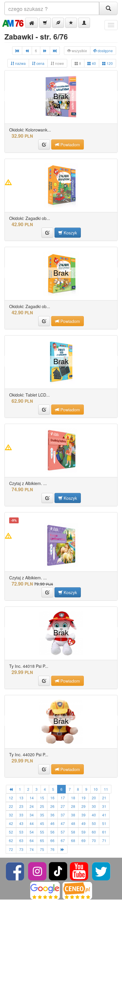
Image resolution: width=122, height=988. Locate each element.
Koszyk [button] (69, 233)
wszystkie (79, 50)
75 (42, 849)
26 (52, 806)
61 (104, 831)
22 (11, 806)
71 (104, 840)
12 (11, 797)
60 (94, 831)
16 (52, 797)
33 (21, 814)
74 (32, 849)
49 (83, 823)
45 (42, 823)
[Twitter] (101, 870)
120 (109, 63)
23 (21, 806)
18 (73, 797)
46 (52, 823)
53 (21, 831)
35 (42, 814)
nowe (59, 63)
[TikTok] (58, 870)
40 (93, 63)
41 (104, 814)
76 (52, 849)
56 (52, 831)
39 (83, 814)
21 (104, 797)
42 (11, 823)
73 (21, 849)
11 (106, 789)
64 (32, 840)
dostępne (105, 50)
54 (32, 831)
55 (42, 831)
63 (21, 840)
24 (32, 806)
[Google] (45, 889)
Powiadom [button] (69, 144)
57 (63, 831)
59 (83, 831)
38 (73, 814)
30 (94, 806)
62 (11, 840)
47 (63, 823)
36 (52, 814)
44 (32, 823)
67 (63, 840)
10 (96, 789)
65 (42, 840)
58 (73, 831)
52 (11, 831)
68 (73, 840)
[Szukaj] (108, 8)
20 (94, 797)
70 (94, 840)
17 (63, 797)
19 (83, 797)
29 (83, 806)
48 (73, 823)
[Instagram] (38, 870)
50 (94, 823)
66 (52, 840)
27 (63, 806)
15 (42, 797)
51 (104, 823)
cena (40, 63)
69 (83, 840)
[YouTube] (79, 870)
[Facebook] (15, 870)
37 (63, 814)
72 (11, 849)
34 (32, 814)
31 (104, 806)
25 (42, 806)
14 (32, 797)
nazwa (20, 63)
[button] (31, 23)
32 (11, 814)
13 (21, 797)
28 (73, 806)
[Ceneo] (77, 889)
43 (21, 823)
